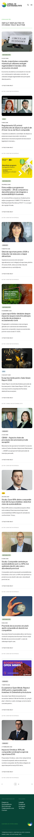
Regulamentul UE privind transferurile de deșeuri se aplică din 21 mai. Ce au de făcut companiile (17, 127)
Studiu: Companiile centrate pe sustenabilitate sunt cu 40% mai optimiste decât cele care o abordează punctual (15, 565)
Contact (4, 810)
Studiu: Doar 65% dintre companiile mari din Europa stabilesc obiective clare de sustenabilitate (16, 501)
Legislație (5, 245)
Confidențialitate (19, 832)
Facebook (22, 804)
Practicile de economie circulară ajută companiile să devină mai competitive (15, 628)
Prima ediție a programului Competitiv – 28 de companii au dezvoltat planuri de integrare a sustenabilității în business (15, 191)
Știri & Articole (6, 806)
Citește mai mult (7, 85)
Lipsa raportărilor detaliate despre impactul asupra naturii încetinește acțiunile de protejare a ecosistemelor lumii (16, 317)
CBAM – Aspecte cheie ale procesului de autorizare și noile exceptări (15, 439)
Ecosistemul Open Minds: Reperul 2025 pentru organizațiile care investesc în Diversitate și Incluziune (16, 690)
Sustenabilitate (6, 54)
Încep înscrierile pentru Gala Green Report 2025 (16, 379)
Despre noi (5, 802)
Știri (4, 371)
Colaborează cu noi (8, 808)
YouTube (21, 808)
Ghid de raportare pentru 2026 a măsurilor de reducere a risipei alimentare (15, 254)
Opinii (4, 119)
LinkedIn (21, 802)
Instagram (22, 806)
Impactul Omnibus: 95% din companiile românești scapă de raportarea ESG (15, 752)
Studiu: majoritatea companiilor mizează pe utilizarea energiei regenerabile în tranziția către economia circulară (15, 64)
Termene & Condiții (7, 832)
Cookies (27, 832)
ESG (3, 493)
